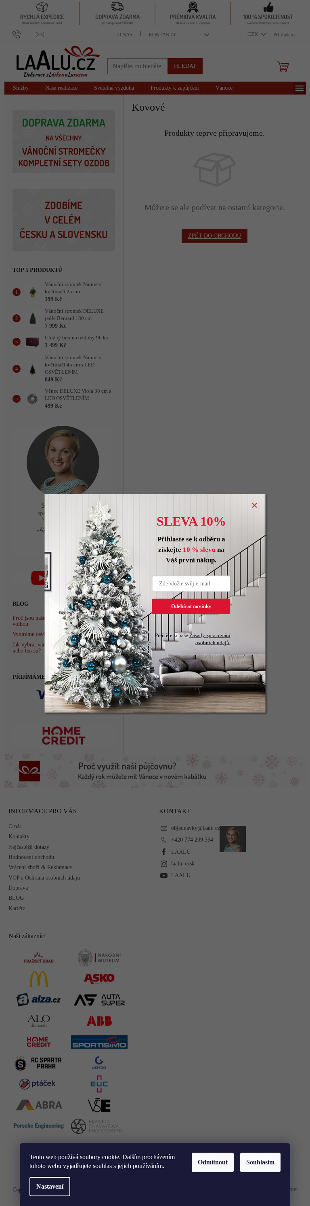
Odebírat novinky (191, 606)
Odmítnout (213, 1162)
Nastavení (49, 1186)
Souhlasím (260, 1162)
